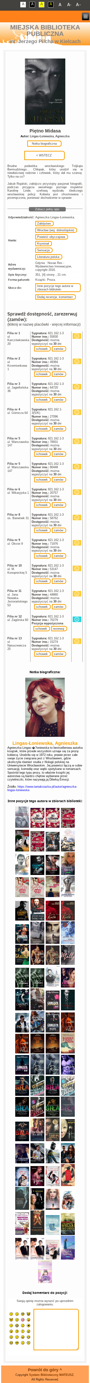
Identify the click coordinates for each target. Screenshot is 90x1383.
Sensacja (43, 250)
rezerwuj (58, 628)
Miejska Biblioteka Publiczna (45, 30)
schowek (42, 349)
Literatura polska (48, 257)
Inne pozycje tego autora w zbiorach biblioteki (55, 287)
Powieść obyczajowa (51, 237)
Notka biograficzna (44, 143)
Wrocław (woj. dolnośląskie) (55, 230)
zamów (58, 349)
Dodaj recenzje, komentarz (55, 297)
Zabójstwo (44, 223)
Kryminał (43, 243)
